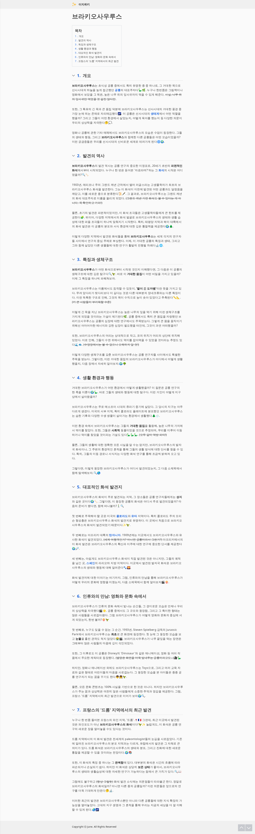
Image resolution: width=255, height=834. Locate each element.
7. (79, 710)
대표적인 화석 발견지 (88, 52)
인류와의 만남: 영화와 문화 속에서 (95, 57)
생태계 (155, 113)
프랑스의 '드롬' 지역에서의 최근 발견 (97, 61)
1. (79, 75)
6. (79, 596)
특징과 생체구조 (85, 44)
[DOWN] (248, 827)
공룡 (118, 90)
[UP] (241, 827)
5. (79, 487)
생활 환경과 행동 (86, 48)
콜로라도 (122, 516)
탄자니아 (115, 535)
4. (79, 377)
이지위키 (84, 4)
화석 (161, 170)
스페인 (90, 563)
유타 (134, 516)
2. (79, 155)
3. (79, 259)
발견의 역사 (83, 40)
